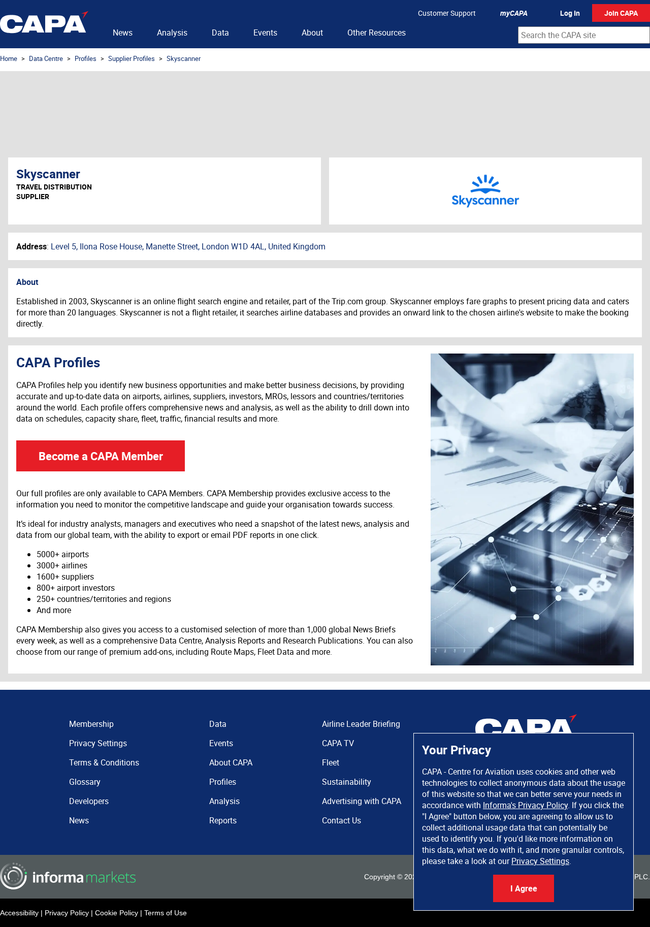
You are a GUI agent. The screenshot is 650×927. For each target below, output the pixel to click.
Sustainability (346, 781)
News (123, 32)
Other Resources (376, 32)
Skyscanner (184, 58)
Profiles (85, 58)
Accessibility (19, 913)
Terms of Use (165, 913)
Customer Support (447, 13)
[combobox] (584, 35)
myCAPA (514, 13)
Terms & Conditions (104, 762)
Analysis (172, 32)
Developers (89, 801)
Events (265, 32)
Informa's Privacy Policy (525, 805)
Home (8, 58)
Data (220, 32)
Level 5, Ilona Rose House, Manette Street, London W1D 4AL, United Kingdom (188, 246)
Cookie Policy (116, 913)
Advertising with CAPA (361, 801)
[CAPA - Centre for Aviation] (44, 24)
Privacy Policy (67, 913)
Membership (91, 723)
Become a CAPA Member (101, 456)
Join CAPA (621, 13)
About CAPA (230, 762)
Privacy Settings (540, 861)
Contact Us (341, 820)
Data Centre (46, 58)
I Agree (523, 888)
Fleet (330, 762)
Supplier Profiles (131, 58)
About (312, 32)
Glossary (85, 781)
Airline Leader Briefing (361, 723)
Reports (223, 820)
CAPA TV (338, 743)
